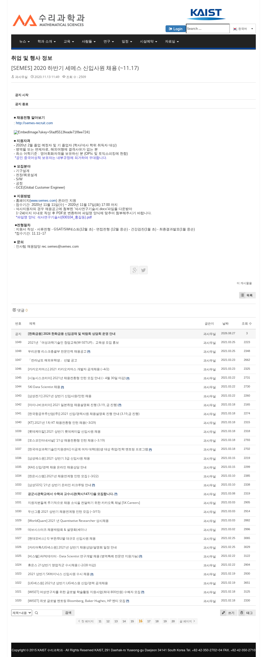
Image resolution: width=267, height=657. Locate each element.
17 (148, 621)
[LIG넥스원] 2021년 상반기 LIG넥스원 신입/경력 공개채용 (68, 583)
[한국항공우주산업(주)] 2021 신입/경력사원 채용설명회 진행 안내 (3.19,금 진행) (83, 413)
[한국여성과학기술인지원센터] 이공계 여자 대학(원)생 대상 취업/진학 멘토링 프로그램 (88, 449)
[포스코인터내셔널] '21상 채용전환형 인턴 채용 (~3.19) (66, 440)
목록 (249, 295)
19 (165, 621)
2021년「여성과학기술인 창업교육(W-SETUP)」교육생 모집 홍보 (73, 342)
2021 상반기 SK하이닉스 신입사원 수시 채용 (59, 574)
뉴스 (23, 41)
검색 (68, 612)
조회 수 (247, 323)
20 (173, 621)
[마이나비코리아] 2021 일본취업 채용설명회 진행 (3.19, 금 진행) (73, 405)
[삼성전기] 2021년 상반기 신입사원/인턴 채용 (60, 396)
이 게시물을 (244, 283)
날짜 (225, 323)
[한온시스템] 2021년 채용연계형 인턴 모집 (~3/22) (63, 476)
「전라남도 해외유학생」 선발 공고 (52, 360)
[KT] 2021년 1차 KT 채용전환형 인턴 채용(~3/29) (62, 422)
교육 (67, 41)
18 (157, 621)
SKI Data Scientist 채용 (44, 387)
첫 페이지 (87, 621)
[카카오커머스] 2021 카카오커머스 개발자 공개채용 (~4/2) (68, 369)
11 (100, 621)
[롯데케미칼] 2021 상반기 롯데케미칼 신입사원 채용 (64, 431)
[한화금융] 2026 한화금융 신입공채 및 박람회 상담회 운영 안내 (72, 333)
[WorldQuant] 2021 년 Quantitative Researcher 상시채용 (68, 520)
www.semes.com (43, 200)
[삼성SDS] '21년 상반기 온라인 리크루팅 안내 (59, 485)
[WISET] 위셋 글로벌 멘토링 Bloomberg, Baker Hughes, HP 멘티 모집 (76, 601)
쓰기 (230, 613)
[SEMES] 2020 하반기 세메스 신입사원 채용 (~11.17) (75, 67)
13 (116, 621)
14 (124, 621)
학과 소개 (45, 41)
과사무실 (21, 77)
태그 (249, 613)
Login (177, 29)
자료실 (170, 41)
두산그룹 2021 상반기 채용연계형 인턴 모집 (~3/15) (64, 511)
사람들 (87, 41)
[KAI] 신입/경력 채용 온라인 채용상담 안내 (57, 467)
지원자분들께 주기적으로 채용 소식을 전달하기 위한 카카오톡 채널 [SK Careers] (84, 502)
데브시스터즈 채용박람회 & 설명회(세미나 (57, 529)
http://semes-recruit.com (34, 123)
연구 (107, 41)
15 (132, 621)
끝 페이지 (186, 621)
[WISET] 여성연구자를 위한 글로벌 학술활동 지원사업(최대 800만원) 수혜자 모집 (84, 592)
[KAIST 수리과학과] (133, 14)
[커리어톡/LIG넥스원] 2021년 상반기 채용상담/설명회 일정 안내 (72, 547)
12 (108, 621)
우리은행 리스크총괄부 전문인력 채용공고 (57, 351)
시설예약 (147, 41)
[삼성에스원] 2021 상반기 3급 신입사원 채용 (59, 458)
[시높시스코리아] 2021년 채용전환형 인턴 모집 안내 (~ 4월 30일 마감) (77, 378)
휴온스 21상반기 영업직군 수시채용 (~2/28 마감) (62, 565)
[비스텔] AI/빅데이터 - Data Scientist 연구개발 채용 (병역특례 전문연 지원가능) (83, 556)
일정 (126, 41)
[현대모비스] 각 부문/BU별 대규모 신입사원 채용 (62, 538)
